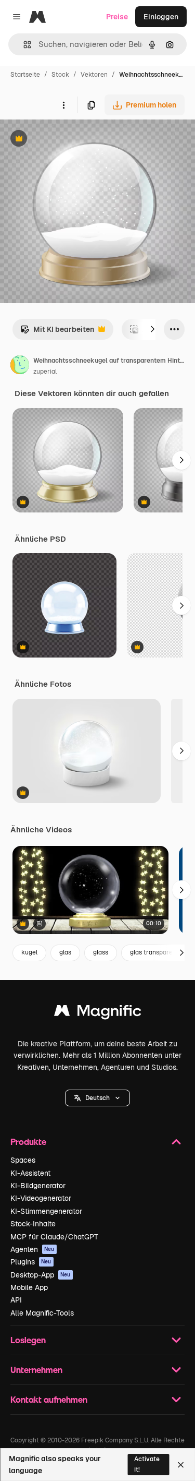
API (16, 1300)
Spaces (22, 1160)
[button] (97, 1098)
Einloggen (161, 16)
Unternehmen (36, 1369)
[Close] (180, 1465)
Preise (117, 16)
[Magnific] (97, 1013)
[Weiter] (152, 329)
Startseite (25, 74)
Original (66, 140)
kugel (29, 952)
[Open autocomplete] (23, 45)
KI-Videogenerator (40, 1198)
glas (65, 952)
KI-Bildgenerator (38, 1185)
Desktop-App (40, 1275)
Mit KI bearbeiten (57, 332)
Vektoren (94, 74)
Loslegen (28, 1339)
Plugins (30, 1262)
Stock (60, 74)
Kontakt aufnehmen (48, 1399)
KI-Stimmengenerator (46, 1211)
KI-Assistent (30, 1173)
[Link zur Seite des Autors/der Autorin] (19, 366)
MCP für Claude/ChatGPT (54, 1236)
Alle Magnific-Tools (42, 1313)
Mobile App (29, 1287)
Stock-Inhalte (33, 1223)
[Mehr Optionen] (63, 104)
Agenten (32, 1249)
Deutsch (97, 1098)
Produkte (28, 1141)
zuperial (45, 371)
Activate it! (147, 1464)
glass (100, 952)
